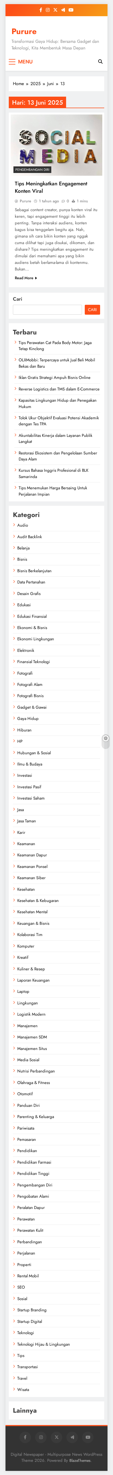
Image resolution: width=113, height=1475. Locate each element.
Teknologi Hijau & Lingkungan (43, 1344)
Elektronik (25, 650)
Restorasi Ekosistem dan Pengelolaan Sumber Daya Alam (58, 456)
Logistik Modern (31, 1014)
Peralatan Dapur (31, 1208)
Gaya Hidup (28, 719)
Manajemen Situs (32, 1049)
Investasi (24, 775)
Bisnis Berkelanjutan (34, 571)
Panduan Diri (28, 1105)
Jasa (20, 810)
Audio (22, 525)
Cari (17, 299)
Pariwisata (25, 1128)
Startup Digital (29, 1321)
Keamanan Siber (31, 878)
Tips (20, 1356)
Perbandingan (29, 1242)
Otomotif (25, 1094)
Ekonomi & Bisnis (32, 628)
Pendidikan (27, 1151)
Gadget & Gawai (32, 707)
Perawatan (26, 1219)
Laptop (23, 991)
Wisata (23, 1390)
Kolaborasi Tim (30, 935)
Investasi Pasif (29, 787)
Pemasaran (26, 1139)
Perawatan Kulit (30, 1230)
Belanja (23, 548)
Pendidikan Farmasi (34, 1162)
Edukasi (24, 605)
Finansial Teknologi (33, 662)
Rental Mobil (28, 1276)
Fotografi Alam (30, 684)
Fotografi (25, 673)
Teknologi (25, 1333)
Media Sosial (28, 1060)
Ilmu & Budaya (29, 764)
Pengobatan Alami (33, 1196)
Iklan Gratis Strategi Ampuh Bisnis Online (55, 378)
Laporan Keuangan (33, 980)
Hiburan (24, 730)
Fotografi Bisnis (30, 696)
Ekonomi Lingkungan (35, 639)
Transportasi (27, 1367)
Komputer (25, 946)
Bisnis (22, 559)
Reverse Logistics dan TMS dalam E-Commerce (59, 389)
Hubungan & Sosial (34, 753)
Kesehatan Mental (32, 912)
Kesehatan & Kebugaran (38, 901)
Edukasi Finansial (32, 616)
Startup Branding (32, 1310)
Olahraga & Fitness (33, 1083)
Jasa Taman (26, 821)
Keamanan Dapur (32, 855)
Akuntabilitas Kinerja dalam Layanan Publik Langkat (55, 438)
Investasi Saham (31, 798)
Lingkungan (27, 1003)
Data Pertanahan (31, 582)
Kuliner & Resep (31, 969)
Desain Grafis (29, 594)
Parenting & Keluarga (35, 1117)
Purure (24, 31)
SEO (21, 1287)
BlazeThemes (80, 1460)
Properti (24, 1265)
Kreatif (22, 957)
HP (19, 741)
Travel (22, 1378)
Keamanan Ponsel (32, 867)
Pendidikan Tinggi (33, 1173)
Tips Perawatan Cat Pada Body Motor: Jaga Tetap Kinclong (55, 346)
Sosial (22, 1299)
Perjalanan (26, 1253)
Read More (24, 278)
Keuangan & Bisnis (33, 923)
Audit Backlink (29, 537)
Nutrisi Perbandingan (36, 1071)
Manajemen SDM (32, 1037)
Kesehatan (26, 889)
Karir (21, 832)
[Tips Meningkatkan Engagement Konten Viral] (56, 145)
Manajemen (27, 1026)
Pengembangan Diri (32, 169)
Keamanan (26, 844)
